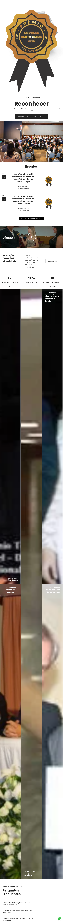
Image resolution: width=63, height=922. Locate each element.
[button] (17, 904)
